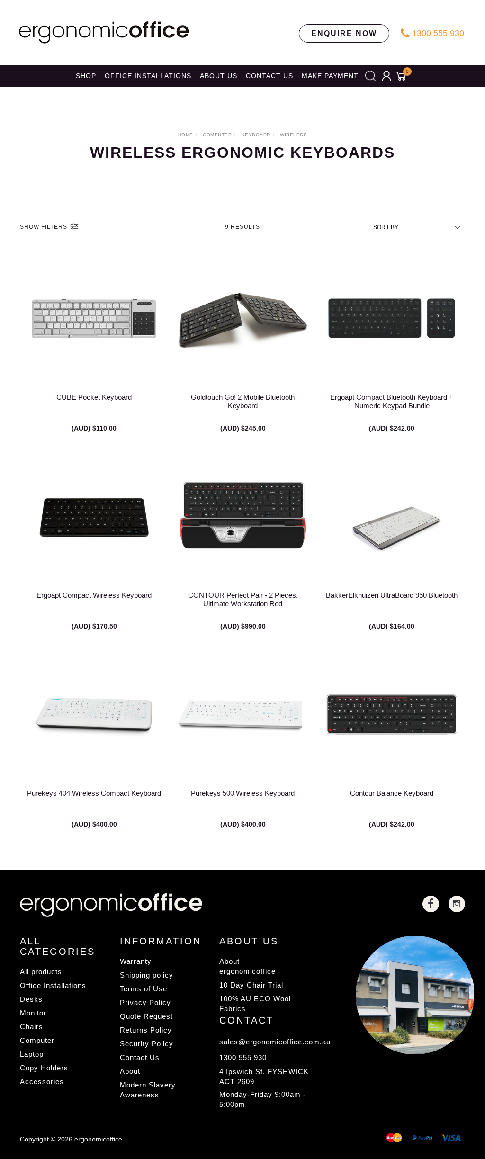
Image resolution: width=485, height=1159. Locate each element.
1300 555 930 (437, 33)
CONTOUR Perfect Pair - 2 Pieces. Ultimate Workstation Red (243, 599)
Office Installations (53, 985)
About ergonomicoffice (247, 966)
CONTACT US (269, 76)
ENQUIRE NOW (344, 33)
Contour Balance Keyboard (391, 793)
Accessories (42, 1082)
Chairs (31, 1027)
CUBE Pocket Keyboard (94, 397)
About (130, 1071)
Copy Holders (44, 1068)
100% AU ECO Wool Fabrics (255, 1004)
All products (41, 972)
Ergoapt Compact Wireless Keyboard (94, 595)
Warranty (136, 961)
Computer (37, 1040)
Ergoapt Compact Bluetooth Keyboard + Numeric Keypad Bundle (391, 401)
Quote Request (146, 1016)
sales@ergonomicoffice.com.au (265, 1042)
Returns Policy (146, 1030)
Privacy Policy (145, 1002)
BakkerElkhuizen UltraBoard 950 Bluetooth (392, 595)
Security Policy (146, 1044)
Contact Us (140, 1057)
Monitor (33, 1013)
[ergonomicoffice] (104, 32)
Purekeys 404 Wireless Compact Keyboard (94, 793)
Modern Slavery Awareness (148, 1090)
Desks (31, 999)
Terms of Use (143, 989)
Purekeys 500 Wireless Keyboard (243, 793)
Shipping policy (146, 975)
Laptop (32, 1054)
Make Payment (330, 76)
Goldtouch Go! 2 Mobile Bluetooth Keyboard (243, 401)
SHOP (86, 76)
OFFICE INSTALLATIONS (148, 76)
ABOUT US (218, 76)
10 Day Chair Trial (251, 985)
